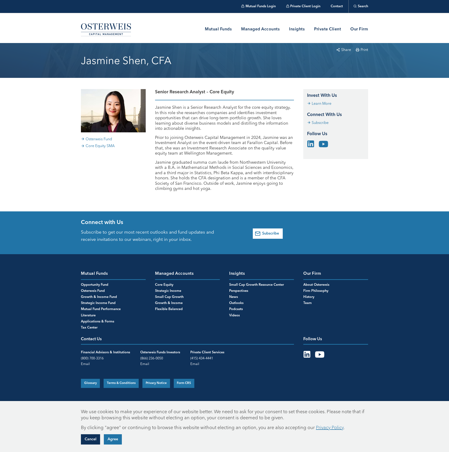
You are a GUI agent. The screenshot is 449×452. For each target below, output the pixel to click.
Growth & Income (169, 303)
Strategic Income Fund (98, 303)
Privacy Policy (330, 427)
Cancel (90, 439)
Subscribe (320, 122)
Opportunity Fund (94, 284)
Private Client (327, 29)
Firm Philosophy (315, 291)
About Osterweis (316, 284)
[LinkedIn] (310, 143)
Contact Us (91, 339)
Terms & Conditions (121, 383)
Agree (113, 439)
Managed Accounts (260, 29)
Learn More (321, 103)
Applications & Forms (97, 321)
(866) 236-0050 (151, 358)
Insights (297, 29)
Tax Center (89, 327)
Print (364, 49)
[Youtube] (323, 144)
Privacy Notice (156, 383)
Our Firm (359, 29)
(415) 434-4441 (201, 358)
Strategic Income (168, 291)
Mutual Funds (218, 29)
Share (346, 49)
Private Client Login (305, 6)
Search (363, 6)
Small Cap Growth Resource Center (256, 284)
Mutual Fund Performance (101, 309)
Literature (88, 315)
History (308, 297)
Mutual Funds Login (261, 6)
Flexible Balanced (169, 309)
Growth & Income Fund (99, 297)
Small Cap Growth (169, 297)
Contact (337, 6)
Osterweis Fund (99, 139)
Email (85, 364)
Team (307, 303)
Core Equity (164, 284)
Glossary (90, 383)
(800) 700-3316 (92, 358)
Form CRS (184, 383)
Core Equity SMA (100, 145)
